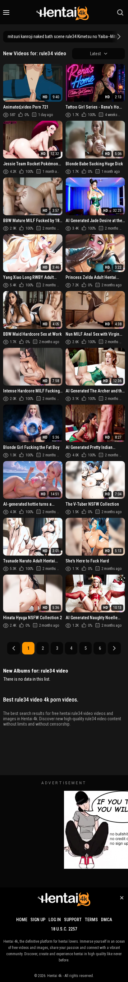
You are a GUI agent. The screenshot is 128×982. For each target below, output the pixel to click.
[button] (118, 36)
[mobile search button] (120, 12)
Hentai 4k (54, 976)
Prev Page (13, 648)
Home (21, 919)
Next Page (114, 648)
